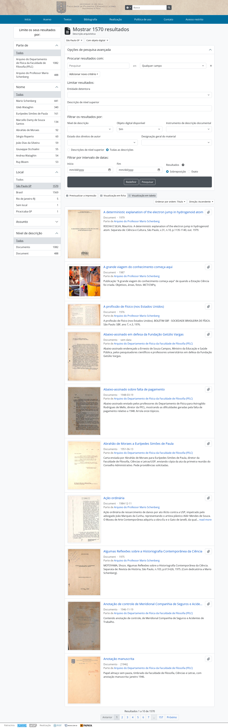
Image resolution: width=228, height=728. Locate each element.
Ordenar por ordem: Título (169, 201)
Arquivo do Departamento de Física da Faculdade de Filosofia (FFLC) (37, 62)
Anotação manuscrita (118, 659)
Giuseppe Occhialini (37, 149)
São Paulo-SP (37, 186)
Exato (195, 171)
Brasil (37, 193)
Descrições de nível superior (87, 150)
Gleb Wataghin (37, 108)
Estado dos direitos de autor (84, 136)
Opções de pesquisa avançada (89, 50)
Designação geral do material (158, 136)
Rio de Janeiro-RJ (37, 199)
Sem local (37, 205)
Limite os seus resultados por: (37, 32)
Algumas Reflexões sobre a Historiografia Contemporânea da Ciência (152, 551)
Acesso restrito (194, 19)
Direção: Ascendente (200, 201)
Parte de (22, 45)
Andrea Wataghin (37, 156)
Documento (37, 247)
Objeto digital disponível (131, 123)
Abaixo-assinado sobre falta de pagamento (134, 389)
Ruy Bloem (37, 162)
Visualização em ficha (114, 195)
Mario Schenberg (37, 101)
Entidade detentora (78, 89)
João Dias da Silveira (37, 143)
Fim (119, 163)
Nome (20, 87)
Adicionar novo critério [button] (82, 74)
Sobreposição (178, 171)
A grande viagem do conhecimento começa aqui (137, 267)
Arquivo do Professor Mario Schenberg (37, 74)
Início (28, 19)
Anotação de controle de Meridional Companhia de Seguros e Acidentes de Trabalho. (153, 604)
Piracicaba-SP (37, 212)
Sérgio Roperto (37, 137)
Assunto (22, 222)
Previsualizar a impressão (82, 195)
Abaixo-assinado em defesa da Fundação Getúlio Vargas (143, 334)
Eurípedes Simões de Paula (37, 114)
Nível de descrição (29, 233)
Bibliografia (90, 19)
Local (20, 172)
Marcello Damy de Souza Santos (37, 121)
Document (37, 254)
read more (205, 519)
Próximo (172, 717)
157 (161, 717)
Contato (168, 19)
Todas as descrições (121, 150)
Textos (68, 19)
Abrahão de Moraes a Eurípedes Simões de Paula (138, 444)
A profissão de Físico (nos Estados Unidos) (133, 306)
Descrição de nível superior (83, 102)
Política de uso (142, 19)
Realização (116, 19)
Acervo (47, 19)
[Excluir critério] (211, 66)
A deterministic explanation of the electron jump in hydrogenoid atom (153, 212)
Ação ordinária (113, 498)
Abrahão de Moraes (37, 130)
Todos (19, 53)
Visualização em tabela (143, 195)
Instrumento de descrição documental (188, 123)
